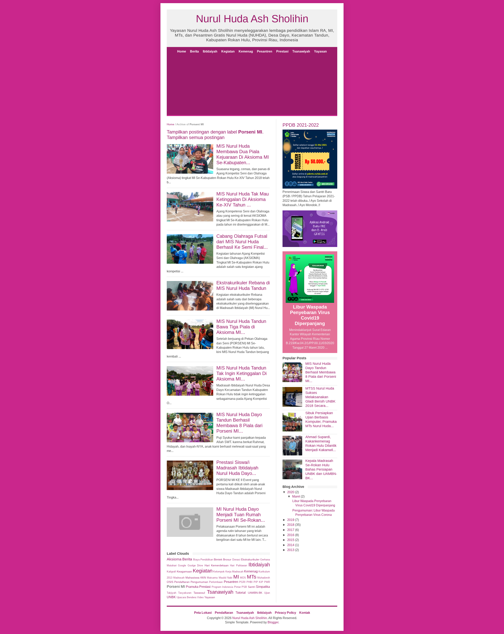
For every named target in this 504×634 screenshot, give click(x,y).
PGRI (242, 582)
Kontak (304, 612)
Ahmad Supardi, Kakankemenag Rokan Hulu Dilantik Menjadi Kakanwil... (320, 443)
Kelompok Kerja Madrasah (228, 571)
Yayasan (320, 51)
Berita (194, 51)
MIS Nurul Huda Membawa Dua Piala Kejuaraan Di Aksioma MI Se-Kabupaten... (242, 154)
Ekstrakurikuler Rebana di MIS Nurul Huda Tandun (243, 285)
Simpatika (263, 586)
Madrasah (178, 577)
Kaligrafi (171, 571)
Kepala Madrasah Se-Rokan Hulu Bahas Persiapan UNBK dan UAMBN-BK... (321, 469)
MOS (243, 577)
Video (200, 597)
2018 (290, 524)
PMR (267, 582)
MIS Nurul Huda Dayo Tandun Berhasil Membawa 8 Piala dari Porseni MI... (239, 423)
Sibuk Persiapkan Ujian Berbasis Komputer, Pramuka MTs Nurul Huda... (321, 419)
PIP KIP (258, 582)
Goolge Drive (195, 565)
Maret (296, 496)
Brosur (227, 559)
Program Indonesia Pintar (226, 586)
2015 (290, 540)
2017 (290, 530)
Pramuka (192, 586)
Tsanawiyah (301, 51)
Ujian (267, 592)
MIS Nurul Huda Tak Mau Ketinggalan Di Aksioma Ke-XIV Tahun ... (242, 199)
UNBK (171, 597)
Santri (251, 586)
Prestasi (282, 51)
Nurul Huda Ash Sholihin (252, 18)
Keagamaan (184, 571)
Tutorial (240, 592)
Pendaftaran (182, 581)
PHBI (249, 582)
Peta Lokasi (203, 612)
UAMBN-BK (255, 592)
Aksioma (174, 559)
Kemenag (246, 51)
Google (182, 565)
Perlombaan (216, 582)
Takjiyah (171, 592)
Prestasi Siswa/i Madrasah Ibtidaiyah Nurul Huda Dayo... (237, 468)
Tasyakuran (184, 592)
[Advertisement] (252, 85)
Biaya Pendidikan (203, 559)
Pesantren (264, 51)
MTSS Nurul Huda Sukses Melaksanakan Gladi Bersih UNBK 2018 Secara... (320, 397)
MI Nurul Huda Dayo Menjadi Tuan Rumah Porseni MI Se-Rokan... (240, 514)
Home (181, 51)
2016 (290, 535)
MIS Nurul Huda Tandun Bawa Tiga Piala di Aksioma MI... (241, 327)
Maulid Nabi (225, 577)
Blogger (273, 622)
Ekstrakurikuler (250, 559)
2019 (290, 520)
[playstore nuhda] (310, 246)
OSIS (170, 581)
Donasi (236, 559)
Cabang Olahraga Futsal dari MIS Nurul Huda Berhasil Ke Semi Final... (242, 241)
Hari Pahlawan (238, 565)
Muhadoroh (263, 577)
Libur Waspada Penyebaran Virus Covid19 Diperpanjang (310, 315)
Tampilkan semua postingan (195, 137)
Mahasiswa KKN (195, 577)
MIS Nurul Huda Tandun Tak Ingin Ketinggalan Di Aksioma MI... (241, 373)
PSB (244, 586)
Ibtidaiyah (210, 51)
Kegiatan (228, 51)
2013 (290, 550)
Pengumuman (199, 581)
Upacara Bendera (186, 597)
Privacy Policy (285, 612)
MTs (251, 577)
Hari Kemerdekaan (217, 565)
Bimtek (218, 559)
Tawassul (199, 592)
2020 (290, 492)
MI (236, 577)
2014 (290, 545)
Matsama (212, 577)
